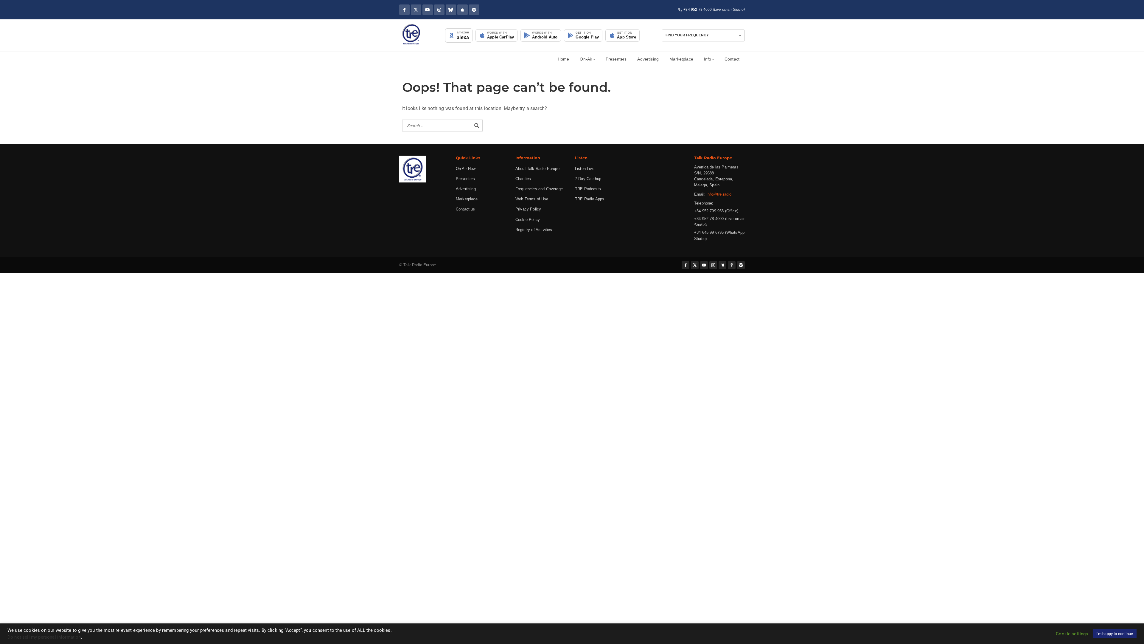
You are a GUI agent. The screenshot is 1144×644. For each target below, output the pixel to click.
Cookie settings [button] (1072, 634)
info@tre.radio (719, 194)
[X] (416, 9)
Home (563, 59)
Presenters (616, 59)
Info (707, 59)
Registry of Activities (533, 229)
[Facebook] (404, 9)
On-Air (586, 59)
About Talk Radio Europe (537, 168)
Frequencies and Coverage (539, 189)
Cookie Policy (527, 219)
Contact (732, 59)
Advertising (648, 59)
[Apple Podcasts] (462, 9)
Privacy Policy (528, 209)
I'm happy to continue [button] (1114, 633)
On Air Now (466, 168)
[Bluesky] (451, 9)
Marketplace (681, 59)
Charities (523, 179)
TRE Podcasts (588, 189)
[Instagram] (439, 9)
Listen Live (584, 168)
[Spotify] (474, 9)
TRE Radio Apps (589, 199)
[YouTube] (427, 9)
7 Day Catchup (588, 179)
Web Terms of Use (531, 199)
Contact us (465, 209)
